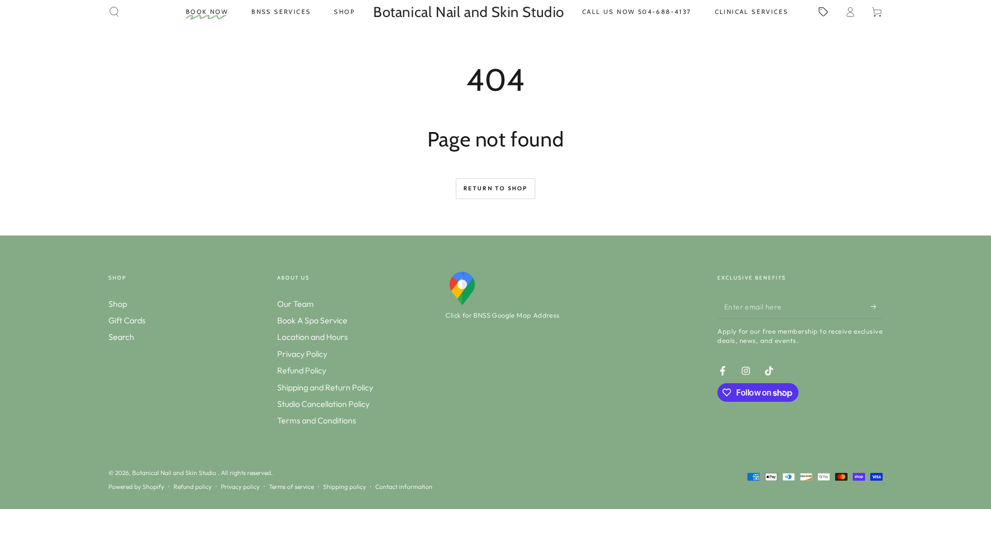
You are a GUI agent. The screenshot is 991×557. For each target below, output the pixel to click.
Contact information (404, 486)
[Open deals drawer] (823, 12)
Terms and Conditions (316, 420)
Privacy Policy (302, 354)
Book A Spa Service (312, 320)
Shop (117, 304)
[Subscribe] (877, 307)
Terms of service (291, 486)
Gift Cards (127, 320)
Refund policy (192, 486)
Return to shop (495, 188)
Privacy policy (240, 486)
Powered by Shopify (136, 486)
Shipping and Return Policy (325, 387)
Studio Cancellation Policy (323, 404)
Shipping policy (344, 486)
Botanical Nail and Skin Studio (175, 473)
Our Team (295, 304)
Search (121, 337)
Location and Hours (312, 337)
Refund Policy (301, 370)
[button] (114, 12)
